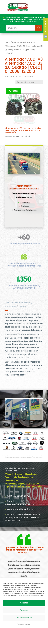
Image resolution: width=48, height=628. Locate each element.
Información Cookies (23, 624)
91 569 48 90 (23, 496)
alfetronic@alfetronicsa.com (20, 504)
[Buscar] (38, 28)
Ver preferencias (24, 617)
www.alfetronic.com (23, 509)
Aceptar (24, 602)
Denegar (24, 610)
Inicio (7, 42)
